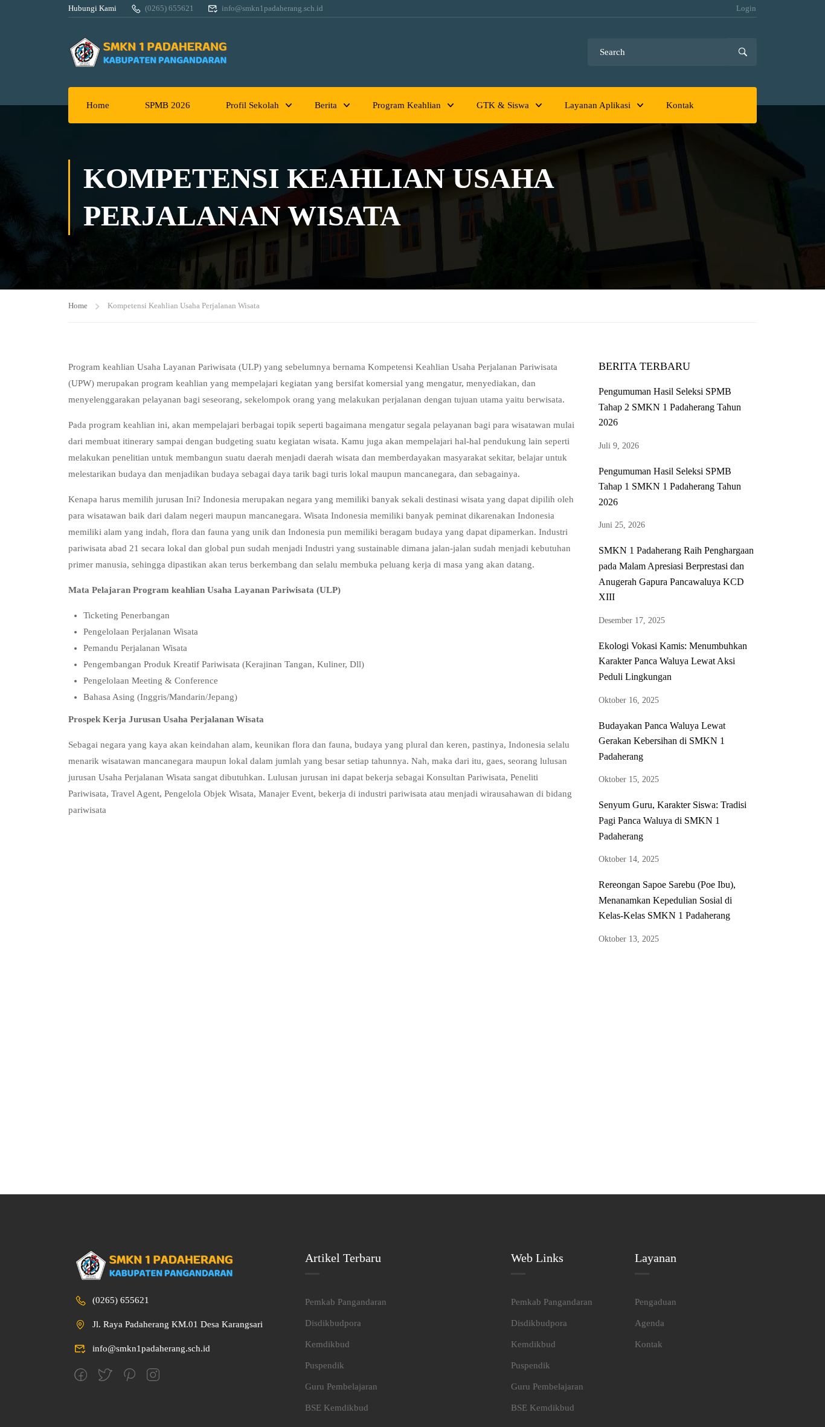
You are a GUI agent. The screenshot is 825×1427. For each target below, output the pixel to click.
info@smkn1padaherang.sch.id (272, 8)
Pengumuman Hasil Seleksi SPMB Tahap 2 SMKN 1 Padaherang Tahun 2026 (670, 406)
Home (97, 105)
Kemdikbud (327, 1344)
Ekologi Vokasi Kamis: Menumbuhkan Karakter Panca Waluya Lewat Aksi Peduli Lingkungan (673, 661)
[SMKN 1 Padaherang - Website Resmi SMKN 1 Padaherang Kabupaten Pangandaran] (152, 52)
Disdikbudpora (333, 1323)
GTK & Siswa (503, 105)
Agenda (649, 1323)
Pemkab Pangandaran (346, 1302)
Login (746, 8)
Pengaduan (655, 1302)
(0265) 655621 (169, 8)
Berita (326, 105)
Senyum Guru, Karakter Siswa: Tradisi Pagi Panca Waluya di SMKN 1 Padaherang (672, 820)
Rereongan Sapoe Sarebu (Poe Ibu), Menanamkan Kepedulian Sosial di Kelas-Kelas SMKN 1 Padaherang (667, 900)
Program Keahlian (407, 105)
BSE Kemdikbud (336, 1407)
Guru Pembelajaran (341, 1386)
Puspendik (324, 1365)
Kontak (680, 105)
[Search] (742, 52)
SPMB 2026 (167, 105)
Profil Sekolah (252, 105)
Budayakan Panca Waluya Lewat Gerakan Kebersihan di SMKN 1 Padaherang (662, 741)
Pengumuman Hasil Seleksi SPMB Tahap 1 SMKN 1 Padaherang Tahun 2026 (670, 486)
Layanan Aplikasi (598, 105)
